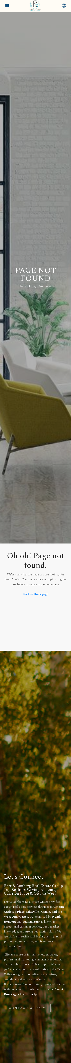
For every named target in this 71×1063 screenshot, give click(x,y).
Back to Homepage (35, 594)
